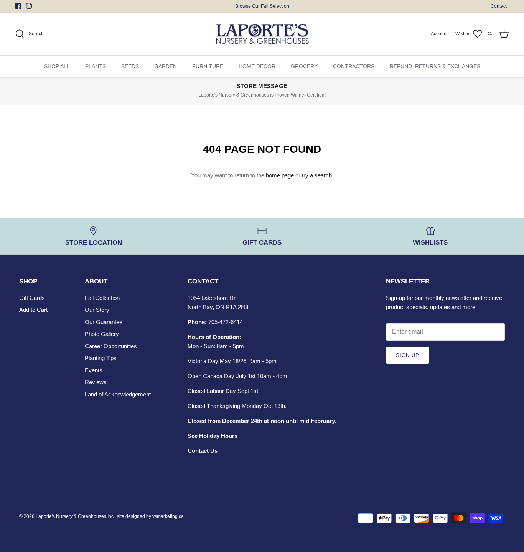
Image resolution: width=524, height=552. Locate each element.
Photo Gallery (102, 334)
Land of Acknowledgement (118, 394)
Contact (499, 6)
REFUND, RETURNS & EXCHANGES (435, 66)
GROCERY (304, 66)
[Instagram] (29, 6)
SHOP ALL (57, 66)
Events (93, 370)
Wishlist (463, 33)
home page (280, 175)
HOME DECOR (257, 66)
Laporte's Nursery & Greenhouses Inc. (75, 516)
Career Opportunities (111, 346)
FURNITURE (207, 66)
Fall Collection (102, 298)
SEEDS (130, 66)
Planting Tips (101, 358)
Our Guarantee (103, 322)
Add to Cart (33, 309)
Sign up (407, 355)
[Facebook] (18, 6)
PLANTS (95, 66)
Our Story (97, 309)
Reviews (96, 382)
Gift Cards (32, 298)
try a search (317, 175)
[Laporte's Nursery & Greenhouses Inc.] (262, 34)
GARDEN (165, 66)
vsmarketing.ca (168, 516)
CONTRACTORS (353, 66)
